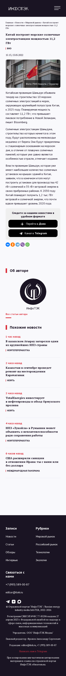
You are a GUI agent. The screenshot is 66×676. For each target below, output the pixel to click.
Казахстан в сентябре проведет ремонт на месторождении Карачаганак (28, 371)
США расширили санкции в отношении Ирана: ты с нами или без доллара (32, 461)
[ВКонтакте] (8, 244)
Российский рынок (47, 544)
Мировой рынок (45, 536)
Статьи (10, 544)
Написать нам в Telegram (33, 651)
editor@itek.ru (14, 592)
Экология (41, 560)
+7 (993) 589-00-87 (17, 584)
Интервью (12, 560)
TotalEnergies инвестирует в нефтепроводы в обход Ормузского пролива (33, 401)
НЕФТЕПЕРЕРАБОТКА (18, 350)
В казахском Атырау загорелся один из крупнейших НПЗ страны (32, 343)
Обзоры (10, 552)
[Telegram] (17, 244)
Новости (11, 536)
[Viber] (22, 244)
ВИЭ (9, 48)
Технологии (43, 552)
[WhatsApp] (27, 244)
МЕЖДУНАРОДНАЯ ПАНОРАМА (23, 470)
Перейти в (36, 223)
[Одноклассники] (13, 244)
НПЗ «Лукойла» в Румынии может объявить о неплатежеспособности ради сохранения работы (32, 431)
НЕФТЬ (11, 380)
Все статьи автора (16, 314)
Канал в (35, 233)
